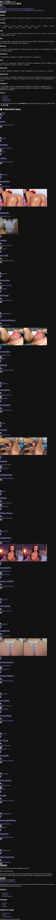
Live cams (5, 893)
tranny (20, 8)
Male (4, 904)
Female (5, 903)
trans (16, 8)
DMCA (4, 915)
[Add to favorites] (1, 126)
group (13, 8)
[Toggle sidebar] (1, 2)
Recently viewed (7, 896)
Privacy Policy (6, 913)
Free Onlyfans (7, 101)
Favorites (5, 894)
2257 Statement (7, 916)
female (2, 8)
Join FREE (2, 7)
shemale (31, 8)
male (5, 8)
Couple (5, 906)
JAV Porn (5, 97)
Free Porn (5, 96)
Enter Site (3, 878)
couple (9, 8)
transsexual (25, 8)
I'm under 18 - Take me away (8, 881)
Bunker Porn (6, 99)
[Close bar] (7, 105)
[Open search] (1, 5)
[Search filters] (18, 3)
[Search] (20, 3)
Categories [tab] (3, 12)
